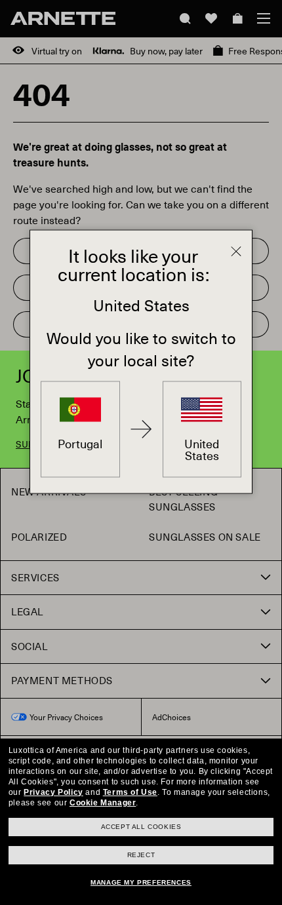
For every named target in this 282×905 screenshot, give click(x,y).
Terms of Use (130, 792)
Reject (141, 854)
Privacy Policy (53, 792)
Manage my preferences (141, 882)
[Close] (236, 252)
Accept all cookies (141, 826)
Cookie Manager (103, 802)
